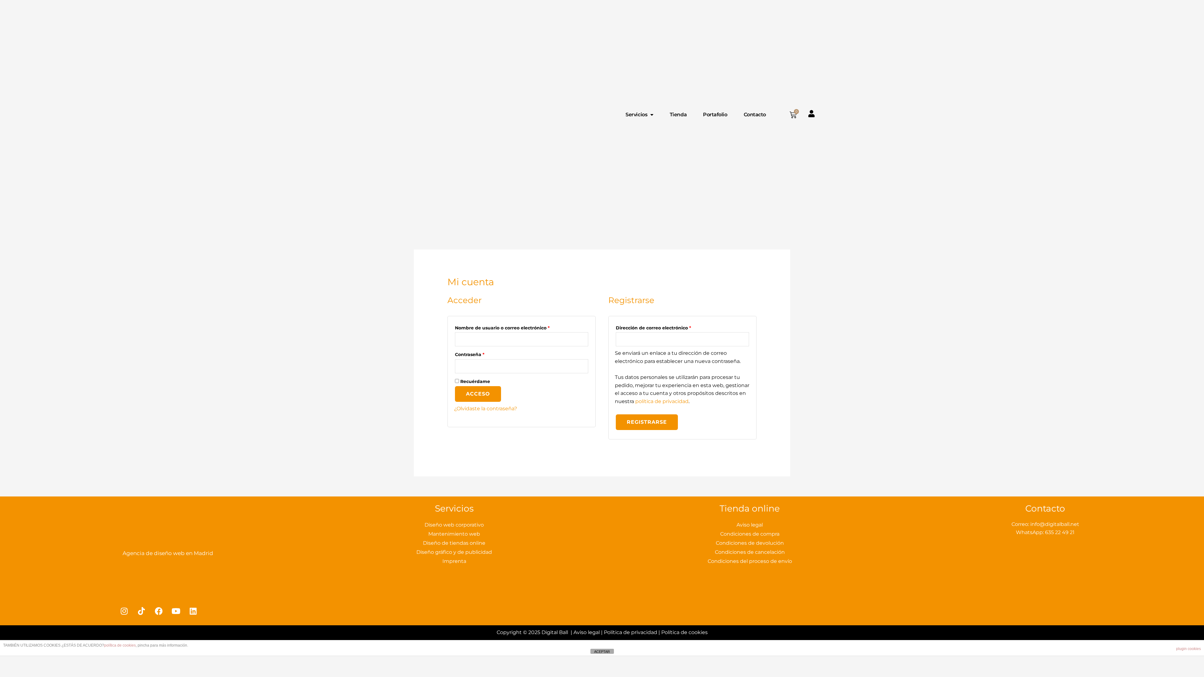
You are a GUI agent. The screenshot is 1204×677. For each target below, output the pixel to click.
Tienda (678, 115)
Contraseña (482, 353)
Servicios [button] (636, 115)
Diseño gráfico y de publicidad (454, 552)
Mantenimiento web (454, 534)
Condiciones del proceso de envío (750, 561)
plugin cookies (1188, 649)
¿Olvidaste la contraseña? (485, 409)
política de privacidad (662, 401)
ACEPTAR (602, 651)
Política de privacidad (630, 632)
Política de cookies (684, 632)
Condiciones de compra (749, 534)
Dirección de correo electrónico (666, 327)
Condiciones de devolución (750, 543)
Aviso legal (750, 525)
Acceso (478, 394)
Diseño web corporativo (454, 525)
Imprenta (454, 561)
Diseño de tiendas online (454, 543)
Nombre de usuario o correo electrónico (515, 327)
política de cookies (120, 645)
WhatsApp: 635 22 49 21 (1045, 532)
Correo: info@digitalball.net (1045, 524)
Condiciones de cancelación (750, 552)
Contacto (755, 115)
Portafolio (715, 115)
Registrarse (647, 422)
